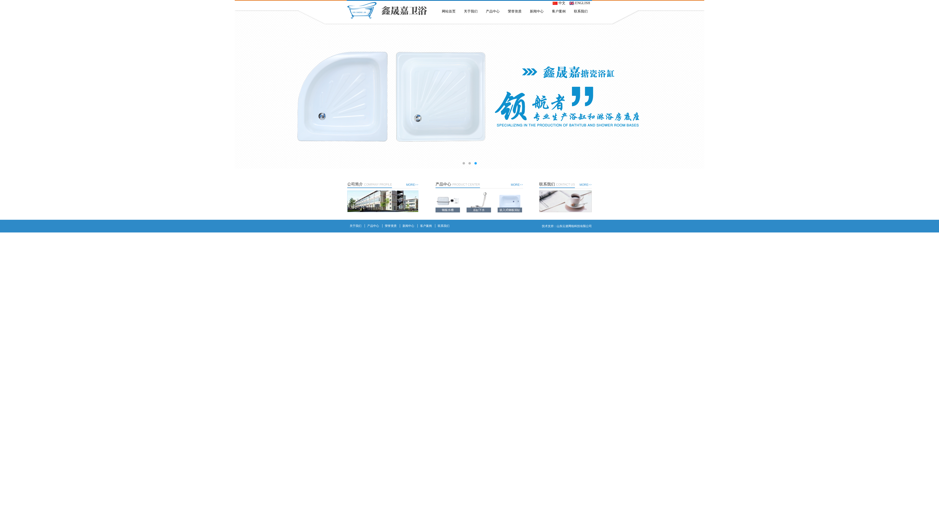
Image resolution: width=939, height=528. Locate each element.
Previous (8, 89)
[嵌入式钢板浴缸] (510, 201)
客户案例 (559, 11)
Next (930, 89)
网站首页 (449, 11)
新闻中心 (537, 11)
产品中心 (493, 11)
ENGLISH (582, 3)
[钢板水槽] (448, 201)
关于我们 (471, 11)
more (412, 185)
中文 (561, 3)
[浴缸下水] (479, 201)
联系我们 (581, 11)
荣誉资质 (515, 11)
